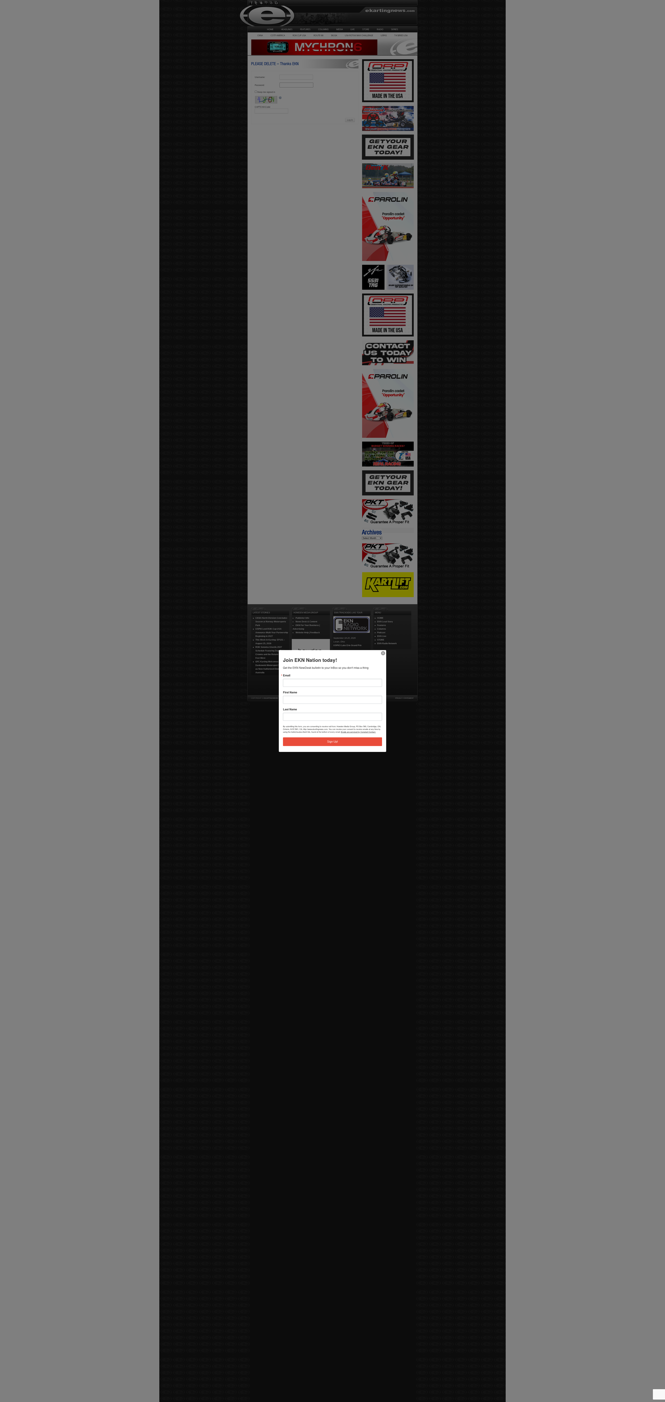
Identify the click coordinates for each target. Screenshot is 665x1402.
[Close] (383, 653)
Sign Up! (332, 741)
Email (286, 675)
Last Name (290, 709)
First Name (290, 692)
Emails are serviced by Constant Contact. (358, 731)
